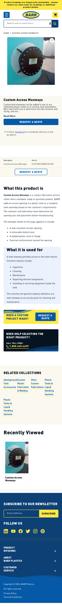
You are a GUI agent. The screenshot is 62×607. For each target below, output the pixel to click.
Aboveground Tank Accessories (10, 383)
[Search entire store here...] (54, 23)
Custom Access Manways (25, 33)
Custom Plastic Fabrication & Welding (23, 385)
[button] (7, 15)
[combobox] (31, 23)
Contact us (20, 132)
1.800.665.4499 (19, 346)
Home (6, 33)
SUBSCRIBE (49, 513)
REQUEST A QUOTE (31, 121)
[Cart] (55, 15)
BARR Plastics (27, 584)
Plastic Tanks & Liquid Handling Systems (49, 387)
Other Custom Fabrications (37, 383)
